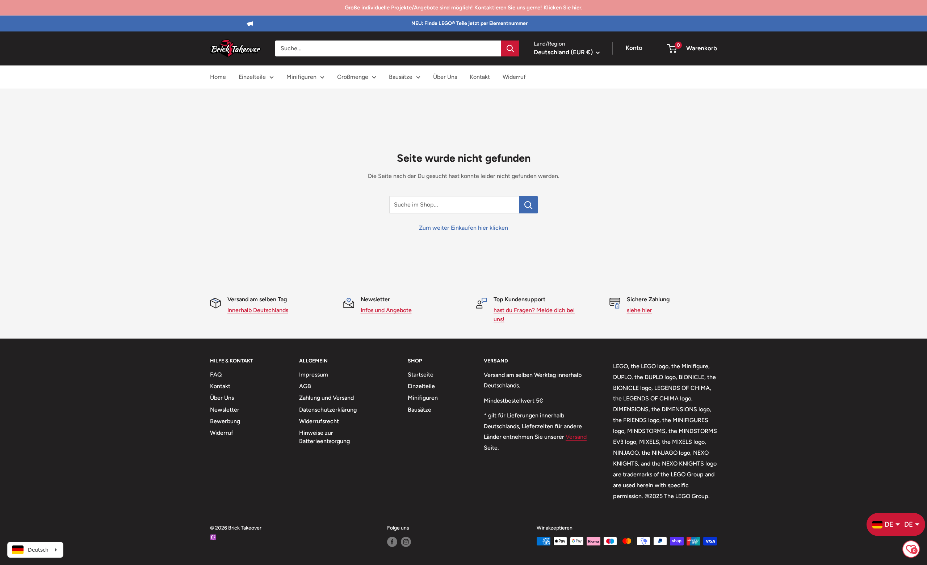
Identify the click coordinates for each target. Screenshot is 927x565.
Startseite (420, 374)
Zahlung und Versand (326, 397)
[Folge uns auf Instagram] (406, 542)
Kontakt (480, 76)
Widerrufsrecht (319, 421)
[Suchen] (510, 48)
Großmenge (352, 76)
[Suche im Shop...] (528, 204)
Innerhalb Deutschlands (257, 310)
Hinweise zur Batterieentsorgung (324, 436)
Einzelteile (252, 76)
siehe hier (639, 310)
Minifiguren (301, 76)
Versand (576, 436)
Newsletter (224, 409)
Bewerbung (225, 421)
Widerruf (514, 76)
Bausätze (400, 76)
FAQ (216, 374)
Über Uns (445, 76)
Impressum (313, 374)
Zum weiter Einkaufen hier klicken (463, 227)
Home (218, 76)
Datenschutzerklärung (328, 409)
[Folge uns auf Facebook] (392, 542)
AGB (305, 386)
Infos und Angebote (386, 310)
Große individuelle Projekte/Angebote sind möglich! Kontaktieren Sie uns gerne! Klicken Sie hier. (463, 7)
